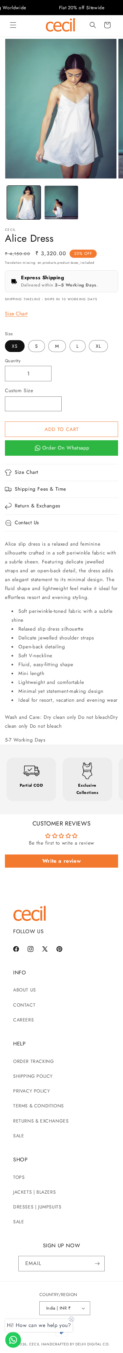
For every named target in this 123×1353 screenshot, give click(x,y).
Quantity (13, 361)
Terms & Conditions (38, 1105)
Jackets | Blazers (34, 1192)
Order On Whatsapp (66, 447)
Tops (19, 1177)
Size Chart (16, 313)
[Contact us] (13, 1340)
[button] (13, 25)
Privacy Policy (31, 1091)
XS (15, 346)
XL (98, 346)
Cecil (34, 1344)
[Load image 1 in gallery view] (24, 202)
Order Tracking (33, 1061)
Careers (23, 1019)
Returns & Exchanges (41, 1121)
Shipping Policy (33, 1076)
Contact (24, 1005)
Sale (18, 1135)
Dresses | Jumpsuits (37, 1207)
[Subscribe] (97, 1263)
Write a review (61, 861)
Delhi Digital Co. (92, 1344)
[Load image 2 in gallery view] (61, 202)
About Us (24, 990)
